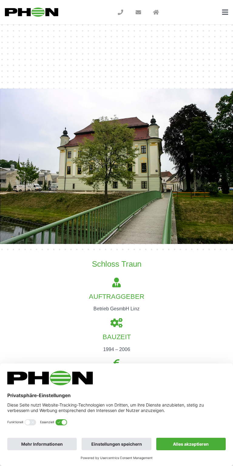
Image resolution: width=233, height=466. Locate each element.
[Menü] (225, 12)
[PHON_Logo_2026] (31, 12)
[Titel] (120, 12)
